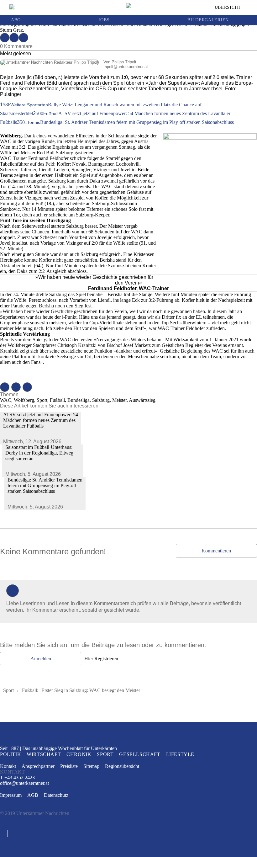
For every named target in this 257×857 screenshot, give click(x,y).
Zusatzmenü (7, 833)
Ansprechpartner (38, 766)
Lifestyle (180, 754)
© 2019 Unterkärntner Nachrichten (34, 813)
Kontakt (8, 766)
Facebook (4, 37)
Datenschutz (56, 795)
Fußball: (30, 690)
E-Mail (23, 37)
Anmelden (40, 658)
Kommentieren (216, 550)
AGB (32, 795)
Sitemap (91, 766)
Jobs (104, 20)
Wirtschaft (44, 754)
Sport (8, 690)
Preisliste (69, 766)
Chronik (78, 754)
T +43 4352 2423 (17, 777)
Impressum (11, 795)
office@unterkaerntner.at (24, 783)
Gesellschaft (139, 754)
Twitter (14, 37)
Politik (10, 754)
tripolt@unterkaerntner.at (74, 66)
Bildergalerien (208, 20)
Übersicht (228, 7)
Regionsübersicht (122, 766)
